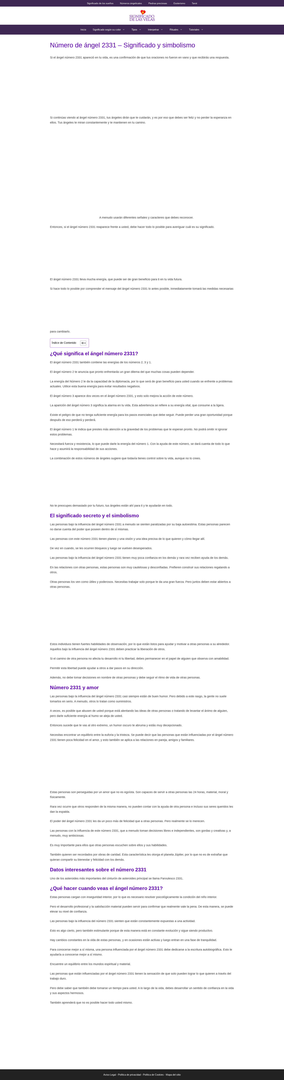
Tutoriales (194, 29)
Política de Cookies (153, 1074)
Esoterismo (179, 3)
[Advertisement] (142, 88)
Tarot (194, 3)
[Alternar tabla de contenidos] (81, 343)
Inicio (83, 29)
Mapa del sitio (173, 1074)
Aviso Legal (109, 1074)
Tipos (134, 29)
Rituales (174, 29)
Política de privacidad (129, 1074)
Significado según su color (107, 29)
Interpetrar (153, 29)
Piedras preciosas (157, 3)
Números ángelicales (131, 3)
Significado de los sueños (100, 3)
